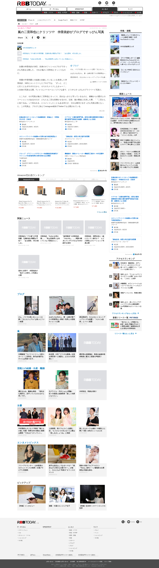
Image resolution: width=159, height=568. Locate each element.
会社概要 (72, 561)
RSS (141, 521)
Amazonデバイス (28, 179)
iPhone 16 (31, 20)
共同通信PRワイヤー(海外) (86, 555)
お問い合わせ (49, 561)
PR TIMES (21, 555)
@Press (32, 555)
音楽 (85, 12)
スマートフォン (23, 530)
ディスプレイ (73, 179)
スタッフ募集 (107, 561)
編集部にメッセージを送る (99, 81)
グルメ (97, 530)
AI (54, 20)
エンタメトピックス (28, 442)
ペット (97, 532)
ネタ (19, 532)
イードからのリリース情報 (95, 561)
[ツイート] (26, 37)
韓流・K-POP (62, 12)
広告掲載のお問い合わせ (61, 561)
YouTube (133, 521)
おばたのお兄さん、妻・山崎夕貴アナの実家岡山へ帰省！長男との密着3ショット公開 (99, 73)
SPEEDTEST (79, 9)
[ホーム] (18, 24)
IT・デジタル (54, 9)
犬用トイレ (95, 179)
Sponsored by (93, 170)
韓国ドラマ (73, 20)
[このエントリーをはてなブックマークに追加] (44, 37)
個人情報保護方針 (81, 561)
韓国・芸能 (75, 12)
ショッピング (127, 12)
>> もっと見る (102, 212)
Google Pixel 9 (62, 20)
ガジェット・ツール (24, 535)
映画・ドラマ (48, 12)
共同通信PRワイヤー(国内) (63, 555)
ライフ (130, 9)
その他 (139, 12)
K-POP (82, 20)
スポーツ (95, 12)
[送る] (38, 37)
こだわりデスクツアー (44, 20)
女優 (19, 405)
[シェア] (32, 37)
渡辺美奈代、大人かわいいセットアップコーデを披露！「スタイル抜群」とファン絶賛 (99, 77)
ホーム (28, 9)
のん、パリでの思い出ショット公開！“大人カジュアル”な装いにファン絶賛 (95, 69)
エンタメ (105, 9)
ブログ (116, 12)
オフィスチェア (51, 179)
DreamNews (47, 555)
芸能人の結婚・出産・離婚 (31, 368)
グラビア (106, 12)
